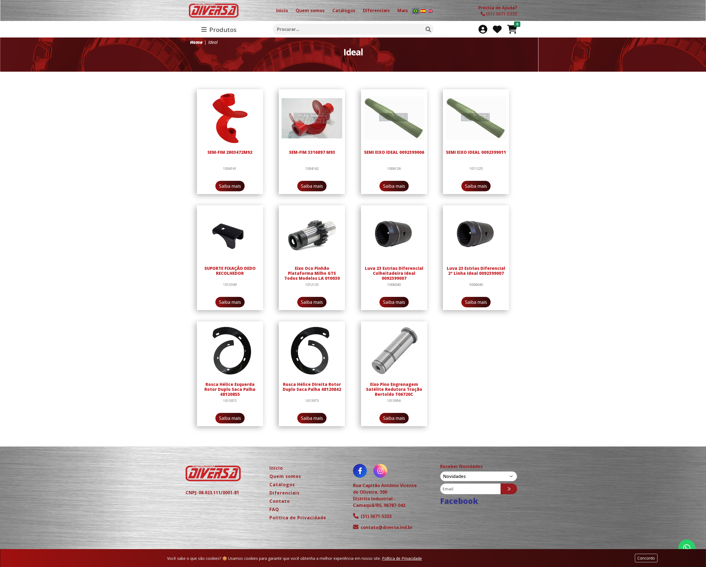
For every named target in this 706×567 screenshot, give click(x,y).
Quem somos (285, 476)
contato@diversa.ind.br (387, 527)
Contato (279, 501)
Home (196, 42)
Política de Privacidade (402, 558)
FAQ (274, 509)
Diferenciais (284, 493)
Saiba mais (230, 186)
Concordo (646, 558)
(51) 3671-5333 (376, 516)
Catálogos (282, 485)
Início (276, 468)
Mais (402, 10)
